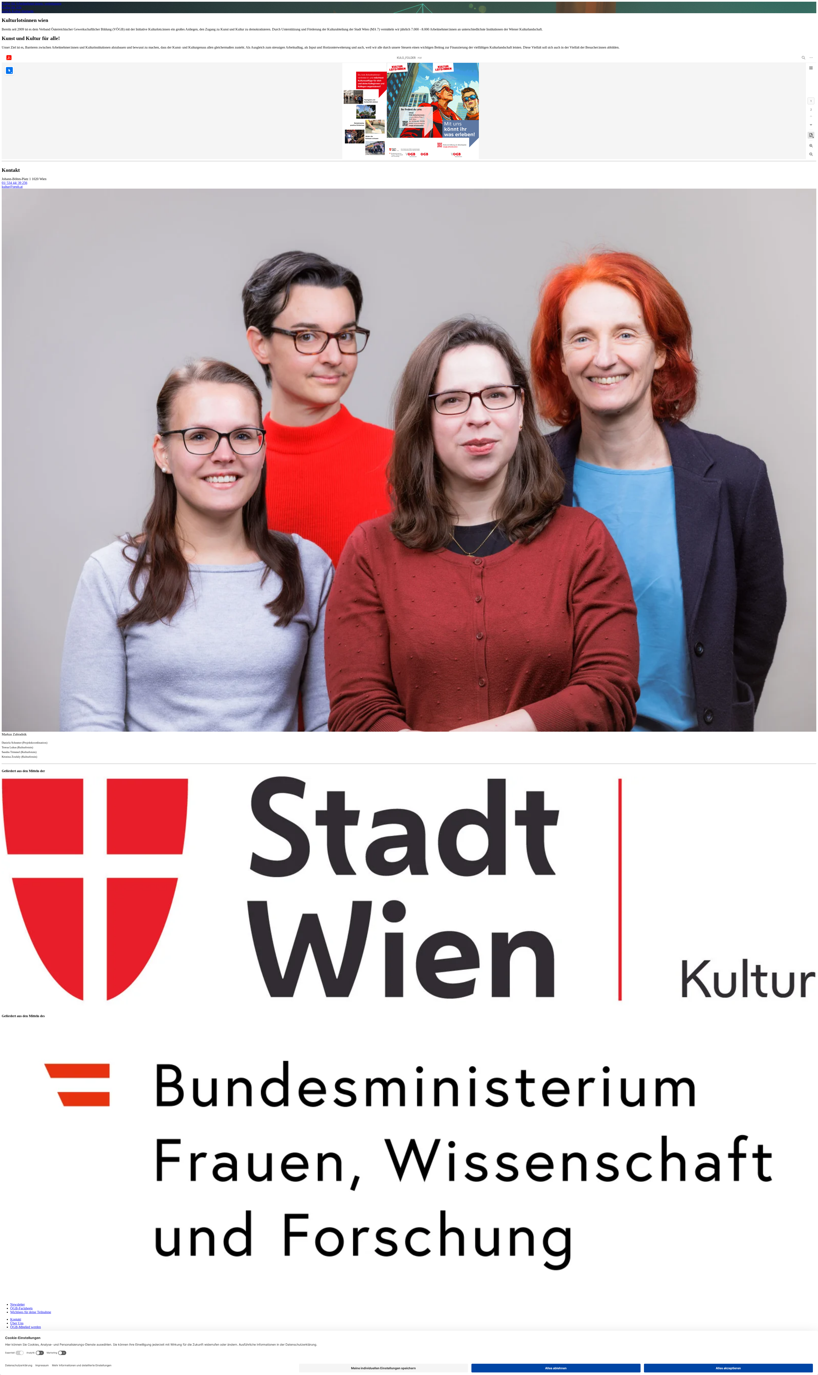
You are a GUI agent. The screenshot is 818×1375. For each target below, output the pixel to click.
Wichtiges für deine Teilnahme (30, 1312)
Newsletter (17, 1304)
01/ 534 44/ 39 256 (14, 183)
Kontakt (15, 1319)
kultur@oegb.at (12, 186)
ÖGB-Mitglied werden (25, 1327)
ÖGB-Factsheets (21, 1308)
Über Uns (16, 1323)
